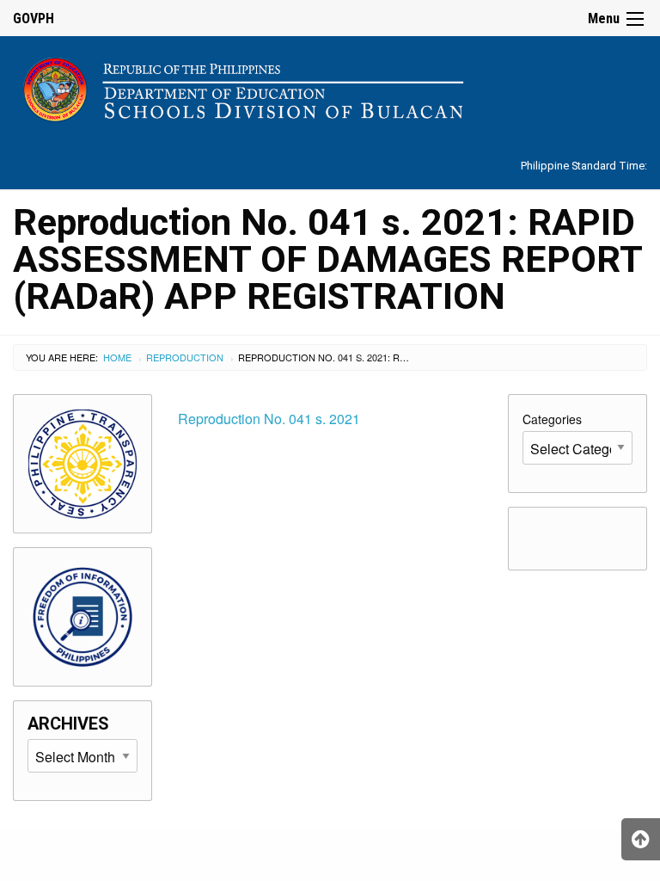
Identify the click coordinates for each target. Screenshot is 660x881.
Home (117, 357)
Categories (552, 419)
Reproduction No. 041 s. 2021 (269, 418)
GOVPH (33, 18)
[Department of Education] (330, 86)
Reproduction (184, 357)
